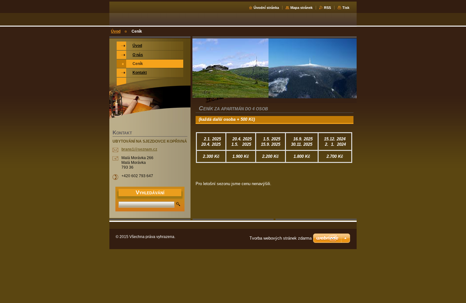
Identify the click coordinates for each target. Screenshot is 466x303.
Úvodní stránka (266, 8)
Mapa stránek (301, 8)
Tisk (345, 8)
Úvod (115, 31)
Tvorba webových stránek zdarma (280, 238)
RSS (327, 8)
